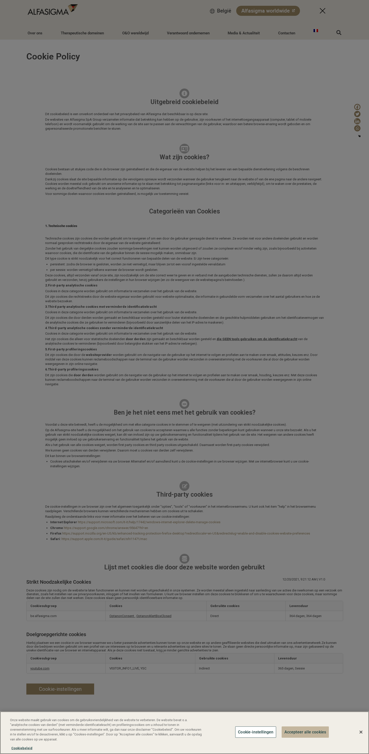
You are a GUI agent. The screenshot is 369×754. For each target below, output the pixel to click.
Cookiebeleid (21, 748)
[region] (184, 732)
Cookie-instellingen (255, 732)
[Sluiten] (360, 731)
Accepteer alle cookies (305, 732)
